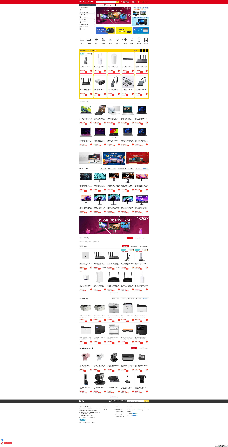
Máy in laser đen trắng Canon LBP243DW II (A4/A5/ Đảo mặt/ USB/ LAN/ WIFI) (141, 317)
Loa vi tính (125, 43)
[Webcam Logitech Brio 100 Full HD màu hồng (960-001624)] (85, 357)
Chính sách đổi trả (118, 414)
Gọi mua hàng (126, 1)
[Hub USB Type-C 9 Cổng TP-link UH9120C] (128, 82)
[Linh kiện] (110, 39)
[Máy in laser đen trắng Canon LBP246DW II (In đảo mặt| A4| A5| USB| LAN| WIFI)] (99, 307)
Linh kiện (110, 43)
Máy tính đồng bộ (84, 237)
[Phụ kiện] (139, 39)
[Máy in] (96, 39)
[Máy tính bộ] (105, 30)
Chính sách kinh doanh (119, 412)
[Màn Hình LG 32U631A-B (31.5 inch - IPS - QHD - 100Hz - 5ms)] (85, 199)
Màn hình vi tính (83, 168)
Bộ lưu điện (146, 43)
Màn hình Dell (103, 168)
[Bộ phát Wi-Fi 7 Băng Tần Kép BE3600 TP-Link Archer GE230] (142, 59)
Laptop (82, 43)
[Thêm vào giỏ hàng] (91, 71)
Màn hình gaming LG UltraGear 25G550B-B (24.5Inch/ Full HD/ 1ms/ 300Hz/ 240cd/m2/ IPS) (113, 208)
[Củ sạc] (140, 11)
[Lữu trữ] (131, 39)
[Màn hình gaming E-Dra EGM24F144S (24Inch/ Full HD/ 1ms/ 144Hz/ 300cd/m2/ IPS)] (85, 177)
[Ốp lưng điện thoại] (124, 30)
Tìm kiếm (105, 407)
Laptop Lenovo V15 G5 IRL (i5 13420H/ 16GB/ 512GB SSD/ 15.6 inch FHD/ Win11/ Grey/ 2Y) (127, 141)
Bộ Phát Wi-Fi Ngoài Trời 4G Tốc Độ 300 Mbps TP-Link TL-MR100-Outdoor (141, 286)
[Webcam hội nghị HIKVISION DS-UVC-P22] (99, 379)
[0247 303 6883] (2, 443)
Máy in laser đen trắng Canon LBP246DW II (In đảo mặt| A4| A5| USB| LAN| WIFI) (100, 317)
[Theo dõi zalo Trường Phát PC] (83, 401)
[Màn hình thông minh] (90, 158)
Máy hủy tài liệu (131, 298)
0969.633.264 (134, 413)
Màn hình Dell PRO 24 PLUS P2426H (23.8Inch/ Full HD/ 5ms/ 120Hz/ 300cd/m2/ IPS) (100, 186)
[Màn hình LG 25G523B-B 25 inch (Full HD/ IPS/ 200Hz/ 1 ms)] (127, 199)
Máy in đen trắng (115, 298)
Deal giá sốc (146, 1)
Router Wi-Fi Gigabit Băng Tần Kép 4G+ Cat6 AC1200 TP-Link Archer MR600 (113, 286)
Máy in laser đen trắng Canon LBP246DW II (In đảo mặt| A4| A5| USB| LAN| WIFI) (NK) (86, 317)
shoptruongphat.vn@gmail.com (89, 417)
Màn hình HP (138, 168)
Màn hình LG (130, 168)
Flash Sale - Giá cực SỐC (87, 50)
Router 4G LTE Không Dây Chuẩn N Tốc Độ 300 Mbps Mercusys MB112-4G (99, 286)
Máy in (96, 43)
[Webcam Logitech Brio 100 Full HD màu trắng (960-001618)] (99, 357)
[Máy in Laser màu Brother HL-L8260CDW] (127, 307)
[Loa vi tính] (124, 39)
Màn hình (103, 43)
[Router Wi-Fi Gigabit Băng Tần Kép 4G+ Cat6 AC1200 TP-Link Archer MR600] (113, 277)
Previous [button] (98, 15)
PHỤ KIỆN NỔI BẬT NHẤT (86, 348)
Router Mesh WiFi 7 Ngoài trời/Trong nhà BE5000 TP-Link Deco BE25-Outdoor (114, 67)
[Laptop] (82, 39)
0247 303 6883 (126, 2)
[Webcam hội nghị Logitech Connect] (85, 379)
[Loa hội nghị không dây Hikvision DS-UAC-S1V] (141, 357)
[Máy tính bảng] (140, 21)
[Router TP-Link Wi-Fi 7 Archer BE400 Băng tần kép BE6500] (99, 255)
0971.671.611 (134, 415)
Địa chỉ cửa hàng (134, 2)
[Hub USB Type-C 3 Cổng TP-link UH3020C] (142, 82)
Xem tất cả (114, 148)
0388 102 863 (139, 410)
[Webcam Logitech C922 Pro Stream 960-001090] (141, 379)
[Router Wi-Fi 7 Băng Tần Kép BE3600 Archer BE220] (86, 82)
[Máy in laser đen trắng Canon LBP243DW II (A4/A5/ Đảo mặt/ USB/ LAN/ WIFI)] (141, 307)
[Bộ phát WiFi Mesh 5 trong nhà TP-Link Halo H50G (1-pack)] (85, 277)
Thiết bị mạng (117, 43)
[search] (117, 2)
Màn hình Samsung (112, 168)
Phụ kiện (139, 43)
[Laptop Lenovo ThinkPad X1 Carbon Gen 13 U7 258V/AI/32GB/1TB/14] (113, 132)
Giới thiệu (101, 5)
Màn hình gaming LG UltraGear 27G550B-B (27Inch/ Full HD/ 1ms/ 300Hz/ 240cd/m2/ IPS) (99, 208)
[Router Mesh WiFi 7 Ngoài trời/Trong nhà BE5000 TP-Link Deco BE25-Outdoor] (114, 59)
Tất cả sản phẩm (109, 5)
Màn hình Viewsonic (122, 168)
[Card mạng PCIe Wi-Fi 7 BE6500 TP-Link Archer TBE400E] (127, 255)
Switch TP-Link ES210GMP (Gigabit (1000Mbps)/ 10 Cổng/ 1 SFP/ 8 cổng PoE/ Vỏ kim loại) (128, 67)
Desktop (89, 43)
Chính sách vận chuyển (119, 411)
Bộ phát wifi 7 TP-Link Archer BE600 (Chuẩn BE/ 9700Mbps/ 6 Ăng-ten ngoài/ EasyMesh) (113, 264)
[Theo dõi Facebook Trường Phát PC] (80, 401)
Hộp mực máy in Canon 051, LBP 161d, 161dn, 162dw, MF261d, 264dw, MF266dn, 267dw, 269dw (127, 338)
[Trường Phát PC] (86, 2)
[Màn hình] (103, 39)
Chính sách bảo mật (118, 407)
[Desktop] (89, 39)
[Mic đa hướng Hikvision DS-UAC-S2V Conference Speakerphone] (127, 357)
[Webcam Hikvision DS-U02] (113, 379)
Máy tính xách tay (84, 101)
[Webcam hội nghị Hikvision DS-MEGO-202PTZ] (113, 357)
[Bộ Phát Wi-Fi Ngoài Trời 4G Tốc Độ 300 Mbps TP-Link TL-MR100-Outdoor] (141, 277)
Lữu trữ (131, 43)
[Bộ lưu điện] (146, 39)
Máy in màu (123, 298)
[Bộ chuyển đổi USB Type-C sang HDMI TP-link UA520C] (114, 82)
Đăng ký (146, 401)
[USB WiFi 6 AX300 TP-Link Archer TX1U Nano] (100, 82)
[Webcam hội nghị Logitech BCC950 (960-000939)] (127, 379)
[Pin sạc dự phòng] (141, 30)
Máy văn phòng (83, 298)
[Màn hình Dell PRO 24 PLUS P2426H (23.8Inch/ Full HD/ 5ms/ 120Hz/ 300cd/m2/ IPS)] (99, 177)
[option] (113, 15)
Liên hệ (117, 5)
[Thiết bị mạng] (117, 39)
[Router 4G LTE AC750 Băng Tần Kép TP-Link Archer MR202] (127, 277)
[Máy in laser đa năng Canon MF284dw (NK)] (113, 329)
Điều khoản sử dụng (118, 409)
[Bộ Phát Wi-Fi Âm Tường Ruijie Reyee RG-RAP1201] (85, 255)
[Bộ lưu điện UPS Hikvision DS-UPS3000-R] (99, 329)
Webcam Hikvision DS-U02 (112, 387)
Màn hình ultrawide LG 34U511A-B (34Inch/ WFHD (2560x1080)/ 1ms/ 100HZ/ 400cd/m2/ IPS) (141, 186)
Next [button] (129, 15)
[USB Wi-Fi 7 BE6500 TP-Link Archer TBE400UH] (86, 59)
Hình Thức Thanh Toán (119, 416)
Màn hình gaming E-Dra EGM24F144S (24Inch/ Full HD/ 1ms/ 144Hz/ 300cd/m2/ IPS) (85, 186)
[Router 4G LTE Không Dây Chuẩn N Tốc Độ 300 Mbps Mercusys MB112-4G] (99, 277)
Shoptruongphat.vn (91, 422)
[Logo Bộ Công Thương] (82, 419)
